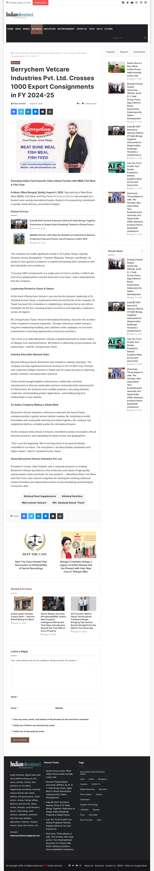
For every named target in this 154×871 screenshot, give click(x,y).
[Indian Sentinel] (20, 15)
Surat (99, 820)
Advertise (99, 865)
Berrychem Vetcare (63, 196)
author (91, 779)
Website (59, 708)
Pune (82, 815)
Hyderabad (84, 799)
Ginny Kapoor (86, 794)
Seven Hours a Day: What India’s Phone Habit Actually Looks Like (134, 69)
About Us (88, 865)
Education (49, 29)
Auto (99, 29)
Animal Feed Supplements (40, 496)
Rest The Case (86, 820)
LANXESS (84, 810)
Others (108, 29)
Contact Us (110, 865)
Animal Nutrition (73, 496)
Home (10, 29)
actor (82, 779)
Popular (110, 51)
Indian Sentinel (19, 103)
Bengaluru (102, 779)
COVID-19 (95, 784)
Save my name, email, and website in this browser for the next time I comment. (51, 719)
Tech (92, 29)
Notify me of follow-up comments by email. (34, 725)
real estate (93, 815)
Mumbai (96, 810)
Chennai (83, 784)
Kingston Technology (89, 804)
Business (37, 29)
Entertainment (66, 29)
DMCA (120, 865)
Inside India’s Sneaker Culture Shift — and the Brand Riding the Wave (22, 616)
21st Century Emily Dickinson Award (92, 773)
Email (14, 708)
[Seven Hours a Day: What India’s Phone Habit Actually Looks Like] (116, 67)
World (26, 29)
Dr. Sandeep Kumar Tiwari (69, 502)
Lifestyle (82, 29)
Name (14, 697)
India (18, 29)
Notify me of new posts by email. (29, 731)
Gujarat (99, 794)
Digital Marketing (87, 789)
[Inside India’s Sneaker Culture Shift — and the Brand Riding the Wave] (23, 603)
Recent (124, 51)
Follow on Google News (136, 865)
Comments (139, 51)
